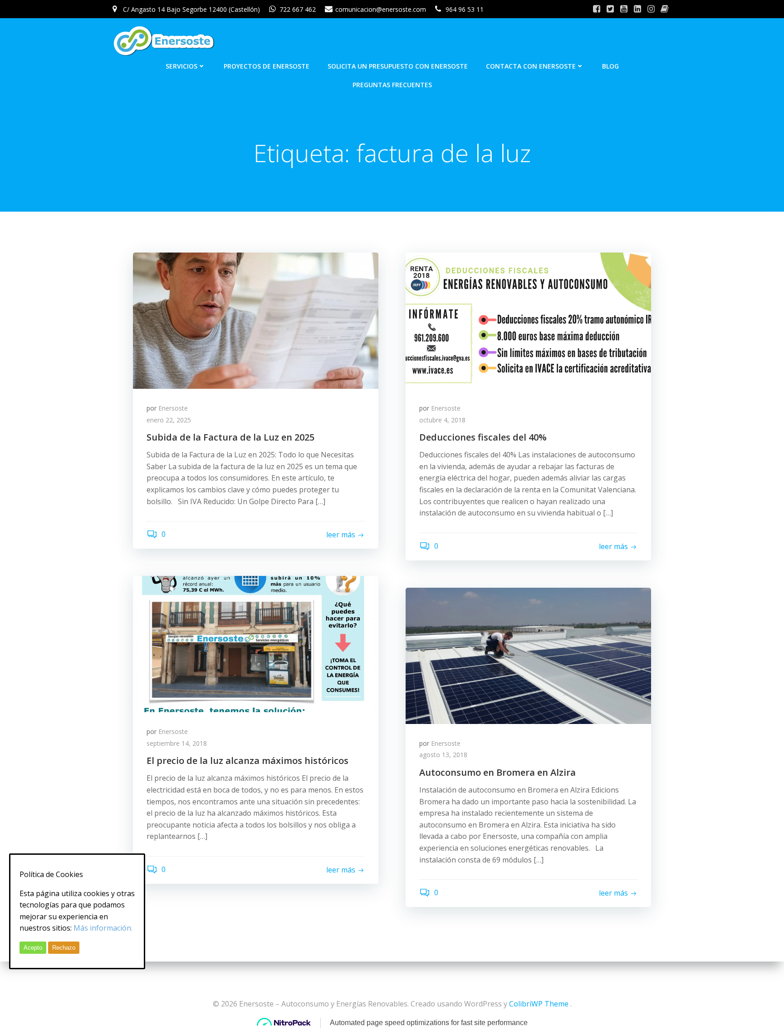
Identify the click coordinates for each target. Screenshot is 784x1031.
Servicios (181, 66)
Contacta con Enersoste (531, 66)
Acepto (33, 947)
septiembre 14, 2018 (177, 743)
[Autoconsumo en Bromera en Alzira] (528, 655)
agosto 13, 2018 (443, 754)
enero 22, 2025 (169, 420)
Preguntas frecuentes (392, 84)
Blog (610, 66)
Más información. (103, 928)
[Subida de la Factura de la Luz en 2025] (255, 320)
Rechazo (63, 947)
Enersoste (173, 408)
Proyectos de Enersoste (266, 66)
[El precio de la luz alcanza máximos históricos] (255, 643)
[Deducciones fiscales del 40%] (528, 320)
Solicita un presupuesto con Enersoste (398, 66)
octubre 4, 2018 (442, 420)
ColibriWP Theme (538, 1004)
